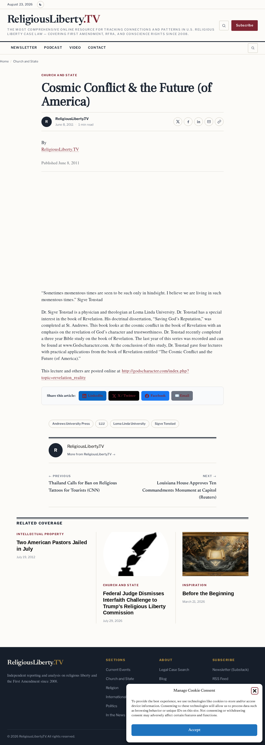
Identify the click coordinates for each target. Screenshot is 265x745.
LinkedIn (95, 396)
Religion (112, 688)
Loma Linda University (129, 423)
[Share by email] (208, 121)
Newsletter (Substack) (230, 670)
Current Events (118, 670)
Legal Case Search (174, 670)
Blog (163, 679)
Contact (97, 47)
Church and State (25, 61)
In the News (115, 715)
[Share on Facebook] (188, 121)
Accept (194, 730)
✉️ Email (182, 396)
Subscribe (244, 25)
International (116, 697)
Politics (111, 706)
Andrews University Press (71, 423)
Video (75, 47)
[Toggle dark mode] (40, 4)
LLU (102, 423)
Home (4, 61)
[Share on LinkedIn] (198, 121)
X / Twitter (127, 396)
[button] (254, 690)
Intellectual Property (40, 534)
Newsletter (24, 47)
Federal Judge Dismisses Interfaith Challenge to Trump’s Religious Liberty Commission (134, 602)
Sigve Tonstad (165, 423)
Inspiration (194, 585)
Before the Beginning (208, 593)
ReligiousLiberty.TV (72, 119)
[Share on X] (177, 121)
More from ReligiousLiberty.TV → (91, 454)
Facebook (158, 396)
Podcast (53, 47)
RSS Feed (220, 679)
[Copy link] (219, 121)
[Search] (224, 26)
